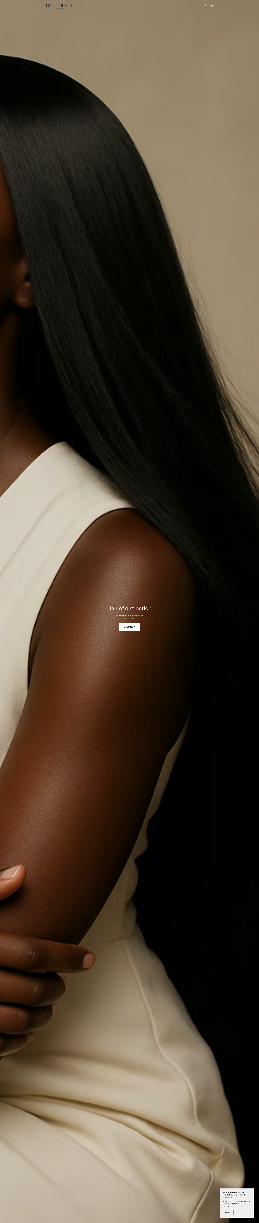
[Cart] (212, 6)
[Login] (205, 5)
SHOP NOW (129, 627)
